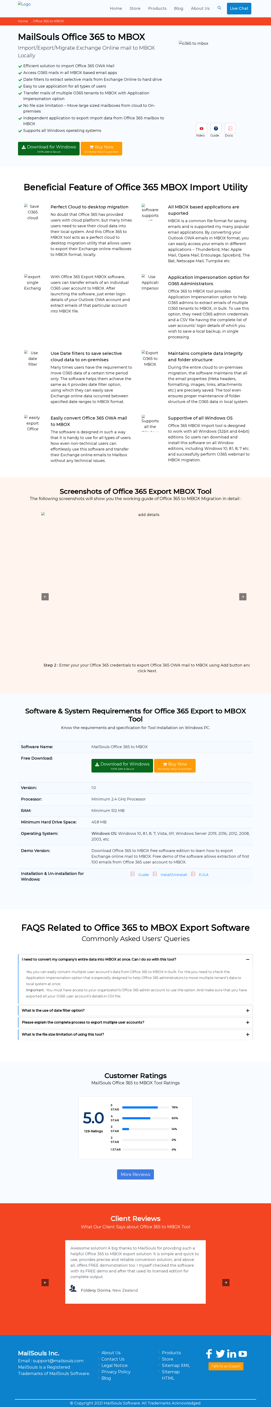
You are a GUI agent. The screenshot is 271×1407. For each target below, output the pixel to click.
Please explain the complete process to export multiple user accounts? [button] (83, 1022)
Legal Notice (114, 1365)
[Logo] (40, 8)
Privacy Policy (116, 1371)
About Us (200, 8)
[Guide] (215, 128)
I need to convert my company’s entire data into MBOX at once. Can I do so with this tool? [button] (99, 959)
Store (135, 8)
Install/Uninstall (174, 875)
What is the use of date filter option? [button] (53, 1010)
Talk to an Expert (226, 1366)
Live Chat (239, 8)
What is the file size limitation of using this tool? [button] (63, 1034)
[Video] (201, 128)
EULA (203, 875)
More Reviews (135, 1174)
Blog (178, 8)
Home (116, 8)
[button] (45, 596)
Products (157, 8)
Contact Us (112, 1359)
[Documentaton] (230, 128)
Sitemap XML (176, 1365)
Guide (143, 875)
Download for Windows (51, 148)
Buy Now (101, 148)
